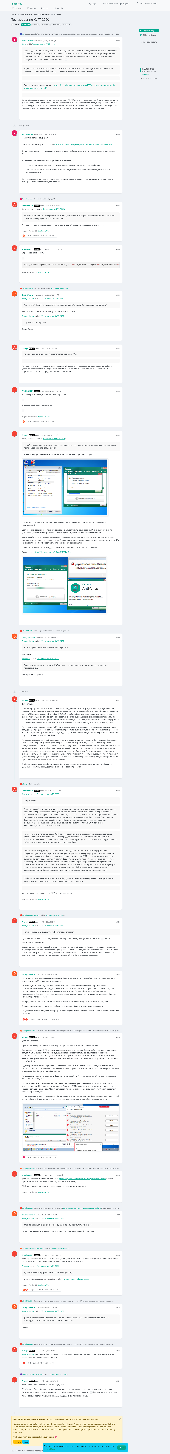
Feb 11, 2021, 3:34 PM (49, 1351)
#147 (118, 349)
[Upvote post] (109, 114)
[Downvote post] (118, 114)
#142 (118, 41)
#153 (118, 922)
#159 (118, 1308)
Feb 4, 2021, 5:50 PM (54, 1175)
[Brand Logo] (16, 3)
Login (25, 1442)
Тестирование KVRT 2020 (43, 44)
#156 (118, 1175)
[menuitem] (92, 4)
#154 (118, 975)
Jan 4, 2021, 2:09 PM (47, 41)
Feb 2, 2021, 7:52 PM (49, 700)
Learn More (49, 1449)
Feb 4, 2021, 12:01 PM (49, 975)
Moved (16, 25)
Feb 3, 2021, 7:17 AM (54, 791)
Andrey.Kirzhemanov (29, 1374)
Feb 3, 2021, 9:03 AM (49, 922)
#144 (118, 206)
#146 (118, 295)
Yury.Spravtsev (27, 41)
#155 (118, 1037)
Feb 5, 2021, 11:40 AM (49, 1215)
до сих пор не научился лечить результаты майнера (82, 1178)
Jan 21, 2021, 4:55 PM (47, 134)
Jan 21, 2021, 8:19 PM (54, 206)
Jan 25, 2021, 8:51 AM (49, 638)
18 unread (145, 75)
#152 (118, 791)
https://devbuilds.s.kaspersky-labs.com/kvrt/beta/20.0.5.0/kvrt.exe (83, 144)
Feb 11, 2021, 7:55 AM (49, 1308)
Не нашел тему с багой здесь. (76, 1279)
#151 (118, 700)
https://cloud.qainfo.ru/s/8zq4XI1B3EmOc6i (53, 552)
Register (17, 1442)
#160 (118, 1351)
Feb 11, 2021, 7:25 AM (54, 1255)
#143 (118, 134)
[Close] (119, 1419)
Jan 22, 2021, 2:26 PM (49, 435)
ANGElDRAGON (27, 206)
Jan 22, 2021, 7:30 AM (49, 295)
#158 (118, 1255)
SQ (23, 34)
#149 (118, 435)
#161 (118, 1381)
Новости (26, 25)
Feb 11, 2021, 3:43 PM (49, 1381)
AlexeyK (25, 349)
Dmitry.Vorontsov (28, 295)
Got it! (121, 1447)
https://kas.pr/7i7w (43, 231)
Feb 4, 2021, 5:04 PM (49, 1037)
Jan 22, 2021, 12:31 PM (49, 349)
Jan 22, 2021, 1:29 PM (54, 391)
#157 (118, 1215)
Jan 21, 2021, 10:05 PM (54, 249)
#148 (118, 391)
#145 (118, 249)
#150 (118, 638)
